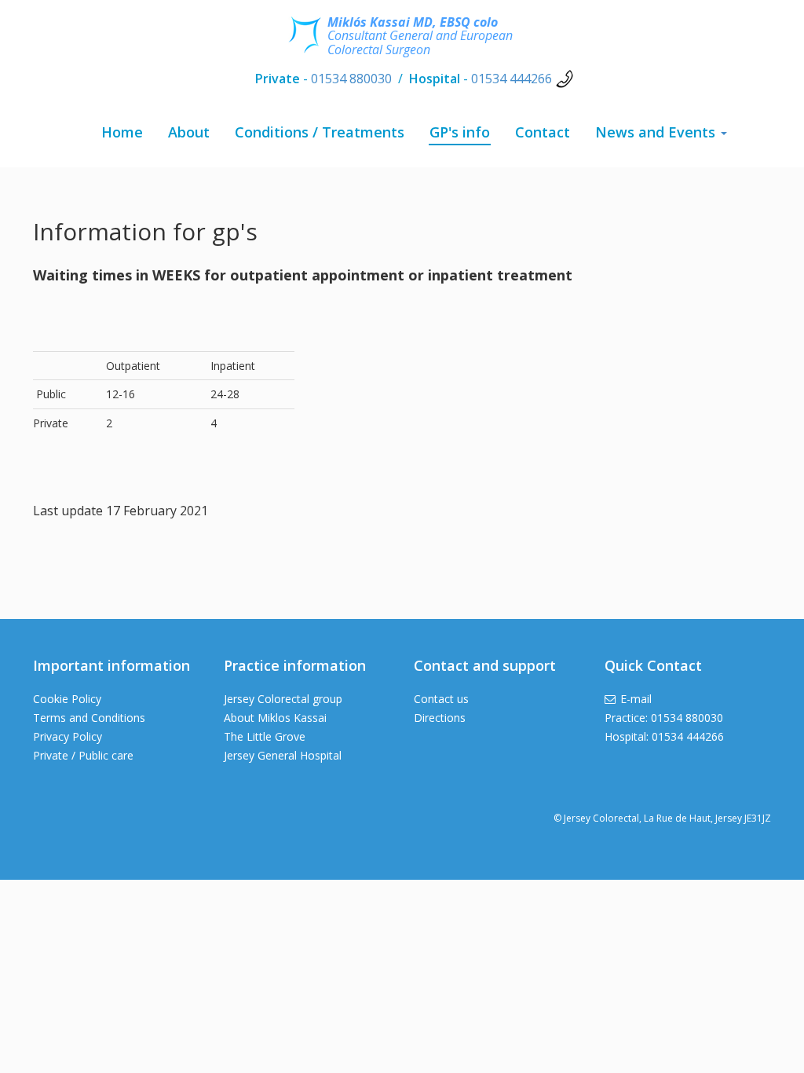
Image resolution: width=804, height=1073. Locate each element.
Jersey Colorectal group (283, 698)
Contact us (441, 698)
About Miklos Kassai (275, 717)
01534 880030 (351, 78)
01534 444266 (511, 78)
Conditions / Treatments (319, 132)
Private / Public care (83, 755)
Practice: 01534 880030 (664, 717)
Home (122, 132)
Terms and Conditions (89, 717)
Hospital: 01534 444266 (664, 736)
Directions (440, 717)
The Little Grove (264, 736)
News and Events (657, 132)
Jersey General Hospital (283, 755)
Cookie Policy (67, 698)
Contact (542, 132)
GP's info (459, 132)
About (189, 132)
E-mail (636, 698)
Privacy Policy (67, 736)
